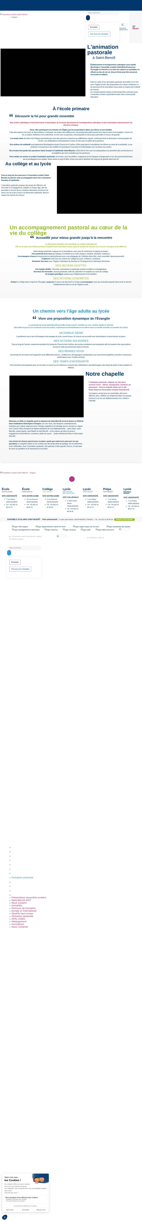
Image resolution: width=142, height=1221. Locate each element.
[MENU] (133, 26)
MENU (135, 28)
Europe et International (24, 869)
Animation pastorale (22, 877)
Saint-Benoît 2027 (21, 851)
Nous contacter (20, 894)
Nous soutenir (19, 856)
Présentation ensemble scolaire (29, 847)
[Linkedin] (119, 479)
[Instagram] (72, 479)
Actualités (17, 860)
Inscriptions (18, 890)
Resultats (94, 27)
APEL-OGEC (18, 882)
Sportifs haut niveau (22, 873)
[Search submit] (88, 17)
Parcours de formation (24, 864)
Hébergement (19, 886)
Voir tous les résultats (99, 34)
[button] (43, 72)
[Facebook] (25, 479)
